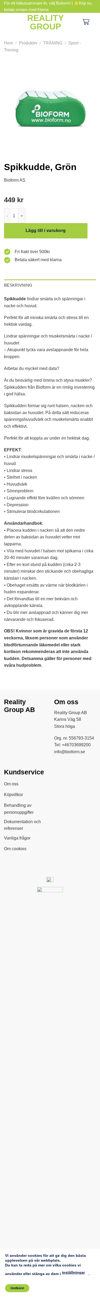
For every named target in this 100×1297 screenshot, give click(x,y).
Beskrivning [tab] (18, 285)
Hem (8, 43)
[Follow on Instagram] (22, 723)
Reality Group (45, 22)
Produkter (28, 43)
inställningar (73, 1272)
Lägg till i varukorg (46, 230)
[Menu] (8, 22)
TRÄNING (52, 43)
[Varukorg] (86, 22)
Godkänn (17, 1288)
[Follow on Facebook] (10, 723)
